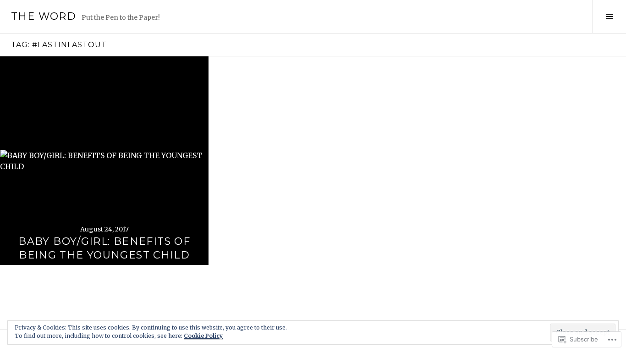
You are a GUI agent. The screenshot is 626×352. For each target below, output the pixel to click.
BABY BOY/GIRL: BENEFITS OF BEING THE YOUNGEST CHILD (104, 248)
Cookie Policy (203, 335)
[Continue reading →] (104, 160)
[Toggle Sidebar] (609, 16)
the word (43, 16)
